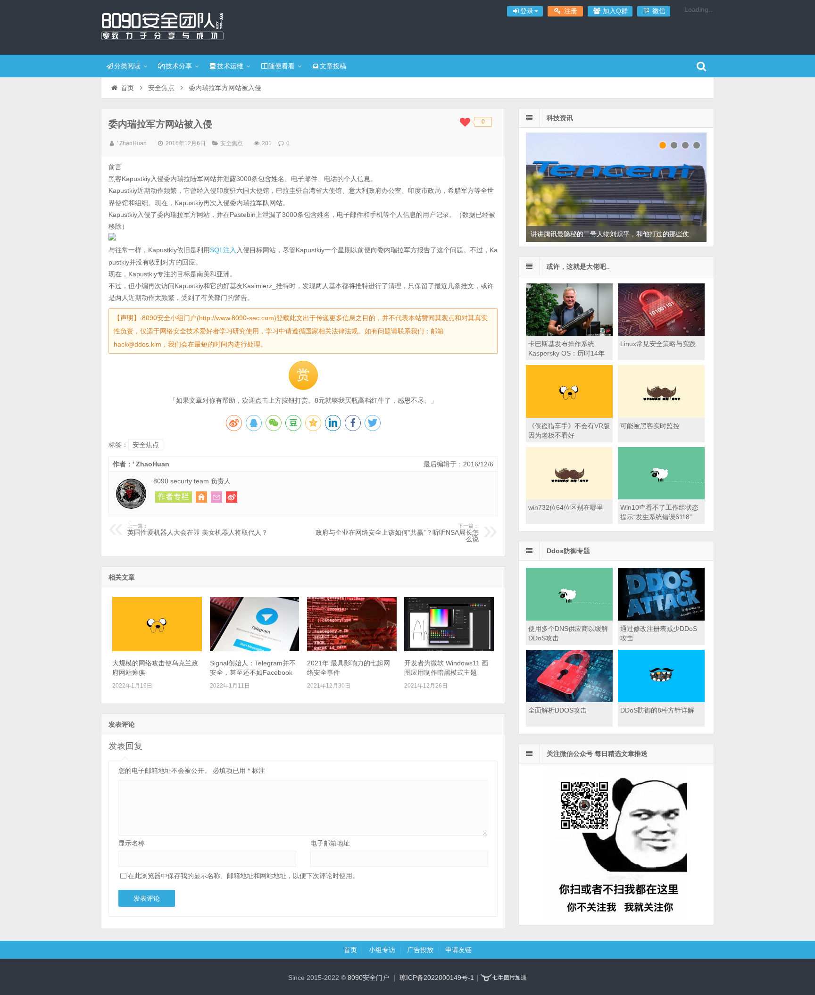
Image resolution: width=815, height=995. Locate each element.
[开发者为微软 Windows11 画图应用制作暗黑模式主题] (449, 649)
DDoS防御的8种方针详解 (657, 710)
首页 (127, 87)
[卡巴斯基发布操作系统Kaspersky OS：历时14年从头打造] (569, 333)
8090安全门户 (162, 25)
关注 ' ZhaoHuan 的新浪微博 (231, 497)
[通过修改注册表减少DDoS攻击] (661, 618)
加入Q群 (614, 11)
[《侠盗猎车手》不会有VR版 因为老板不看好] (569, 415)
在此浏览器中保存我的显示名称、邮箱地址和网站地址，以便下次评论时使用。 (243, 875)
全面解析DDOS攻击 (557, 710)
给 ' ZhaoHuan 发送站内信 (216, 497)
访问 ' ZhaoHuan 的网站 (201, 497)
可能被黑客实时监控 (650, 426)
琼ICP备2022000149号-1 (436, 977)
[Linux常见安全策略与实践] (661, 333)
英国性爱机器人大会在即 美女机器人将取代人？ (197, 529)
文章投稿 (333, 66)
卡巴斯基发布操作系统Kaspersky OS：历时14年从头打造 (566, 353)
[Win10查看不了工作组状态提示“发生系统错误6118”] (661, 497)
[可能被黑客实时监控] (661, 415)
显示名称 (131, 843)
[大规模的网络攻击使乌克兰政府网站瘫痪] (157, 649)
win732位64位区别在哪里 (565, 507)
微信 (657, 11)
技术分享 (179, 66)
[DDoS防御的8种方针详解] (661, 700)
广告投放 (420, 950)
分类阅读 (127, 66)
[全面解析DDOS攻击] (569, 700)
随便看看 (281, 66)
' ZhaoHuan (132, 143)
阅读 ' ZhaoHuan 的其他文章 (173, 497)
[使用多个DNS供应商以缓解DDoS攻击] (569, 618)
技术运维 (230, 66)
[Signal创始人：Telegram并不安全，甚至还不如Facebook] (254, 649)
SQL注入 (223, 250)
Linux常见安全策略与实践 (658, 344)
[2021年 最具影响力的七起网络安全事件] (352, 649)
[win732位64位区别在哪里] (569, 497)
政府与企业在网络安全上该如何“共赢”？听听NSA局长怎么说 (397, 532)
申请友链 (458, 950)
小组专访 (382, 950)
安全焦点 (161, 87)
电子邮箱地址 (330, 843)
